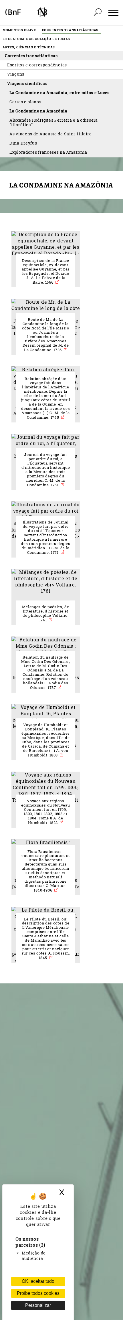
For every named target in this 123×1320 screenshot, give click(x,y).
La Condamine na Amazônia (38, 111)
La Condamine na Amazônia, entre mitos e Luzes (59, 92)
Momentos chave (19, 30)
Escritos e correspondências (37, 65)
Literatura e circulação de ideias (36, 39)
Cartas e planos (25, 101)
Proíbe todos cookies (38, 1293)
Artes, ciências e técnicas (29, 47)
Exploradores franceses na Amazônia (48, 152)
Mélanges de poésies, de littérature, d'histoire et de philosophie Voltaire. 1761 (45, 613)
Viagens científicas (27, 83)
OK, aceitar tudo (38, 1281)
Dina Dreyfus (23, 143)
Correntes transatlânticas (70, 30)
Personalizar (38, 1305)
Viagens (15, 74)
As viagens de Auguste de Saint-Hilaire (50, 134)
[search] (97, 12)
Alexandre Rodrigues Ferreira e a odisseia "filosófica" (53, 122)
